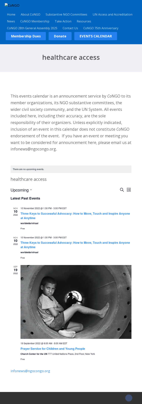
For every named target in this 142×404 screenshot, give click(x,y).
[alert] (71, 169)
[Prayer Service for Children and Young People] (76, 302)
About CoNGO (30, 14)
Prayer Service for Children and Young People (53, 348)
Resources (84, 21)
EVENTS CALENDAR (96, 36)
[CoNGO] (12, 5)
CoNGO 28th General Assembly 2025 (32, 28)
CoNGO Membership (34, 21)
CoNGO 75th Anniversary (100, 28)
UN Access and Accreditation (112, 14)
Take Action (63, 21)
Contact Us (70, 28)
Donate (60, 36)
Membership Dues (26, 36)
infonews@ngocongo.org (30, 371)
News (11, 21)
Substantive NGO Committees (66, 14)
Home (11, 14)
